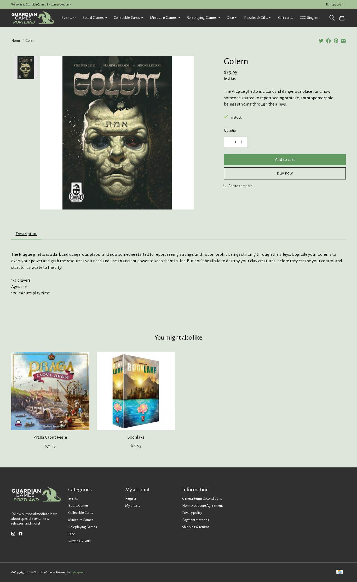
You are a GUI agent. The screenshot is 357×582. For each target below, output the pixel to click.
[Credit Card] (339, 572)
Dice (71, 534)
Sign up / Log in (334, 4)
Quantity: (230, 130)
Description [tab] (26, 233)
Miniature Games (80, 520)
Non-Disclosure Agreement (202, 506)
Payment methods (195, 520)
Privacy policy (192, 513)
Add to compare (240, 186)
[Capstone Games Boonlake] (136, 391)
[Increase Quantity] (241, 142)
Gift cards (285, 18)
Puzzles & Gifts (79, 541)
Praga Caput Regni (50, 437)
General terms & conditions (202, 498)
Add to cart (285, 159)
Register (131, 498)
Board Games (78, 506)
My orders (132, 506)
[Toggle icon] (332, 17)
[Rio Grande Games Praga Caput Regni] (50, 391)
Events (73, 498)
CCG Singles (309, 18)
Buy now (285, 173)
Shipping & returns (195, 527)
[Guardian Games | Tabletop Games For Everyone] (32, 17)
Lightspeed (77, 572)
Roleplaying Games (82, 527)
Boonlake (136, 437)
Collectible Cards (80, 513)
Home (16, 41)
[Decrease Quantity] (229, 142)
